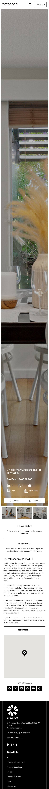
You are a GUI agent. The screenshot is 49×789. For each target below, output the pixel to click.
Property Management (16, 762)
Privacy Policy (12, 733)
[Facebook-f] (16, 744)
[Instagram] (12, 744)
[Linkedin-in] (8, 744)
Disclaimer (25, 733)
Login (9, 781)
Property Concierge (14, 767)
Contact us (11, 786)
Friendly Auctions (14, 777)
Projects (10, 772)
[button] (30, 4)
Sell (8, 757)
